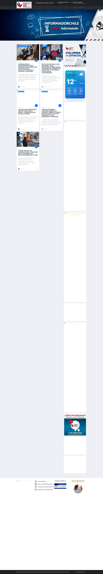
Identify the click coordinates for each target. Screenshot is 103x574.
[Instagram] (78, 7)
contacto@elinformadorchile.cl (79, 3)
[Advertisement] (75, 110)
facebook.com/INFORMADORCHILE (46, 486)
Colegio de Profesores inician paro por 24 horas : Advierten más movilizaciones (27, 112)
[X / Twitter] (75, 7)
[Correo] (82, 7)
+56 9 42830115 (60, 3)
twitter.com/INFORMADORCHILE (46, 484)
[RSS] (84, 7)
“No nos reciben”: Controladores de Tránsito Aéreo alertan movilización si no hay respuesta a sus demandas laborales (51, 113)
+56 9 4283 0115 (42, 481)
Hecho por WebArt (80, 96)
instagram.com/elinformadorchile (45, 489)
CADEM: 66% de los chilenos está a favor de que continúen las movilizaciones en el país (28, 153)
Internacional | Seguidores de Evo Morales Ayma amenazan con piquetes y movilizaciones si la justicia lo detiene (27, 67)
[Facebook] (73, 7)
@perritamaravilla (78, 482)
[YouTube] (80, 7)
